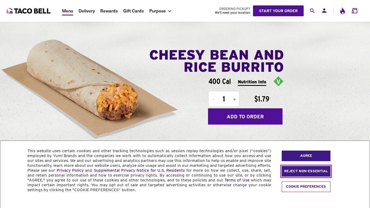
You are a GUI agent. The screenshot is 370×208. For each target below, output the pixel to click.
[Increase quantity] (234, 99)
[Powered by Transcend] (9, 202)
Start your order (278, 11)
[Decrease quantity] (213, 99)
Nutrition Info (252, 81)
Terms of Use (237, 180)
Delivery (87, 11)
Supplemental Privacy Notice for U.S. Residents (139, 170)
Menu (67, 11)
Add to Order (245, 116)
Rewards (109, 11)
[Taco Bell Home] (29, 11)
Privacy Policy (70, 170)
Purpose (157, 11)
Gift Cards (133, 11)
